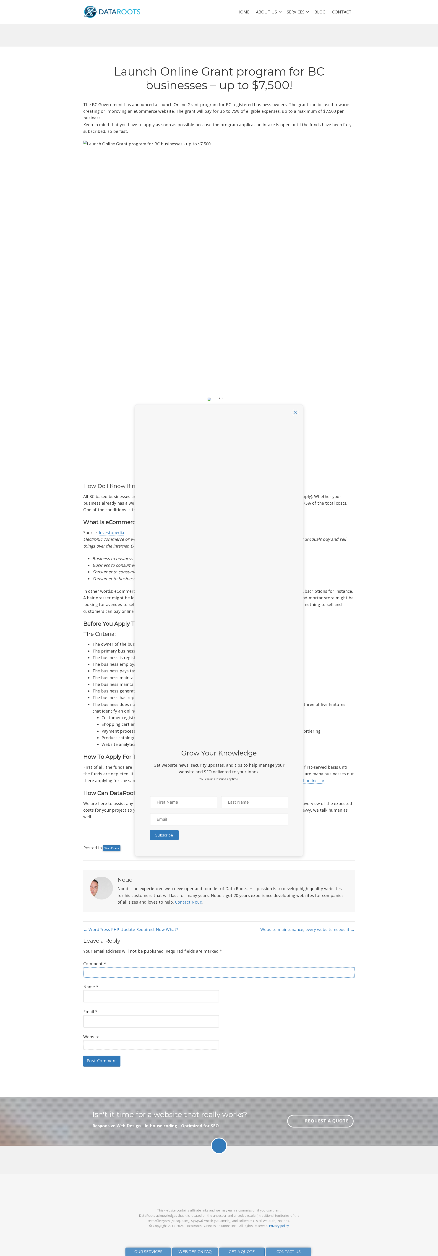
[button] (295, 412)
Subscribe (164, 835)
